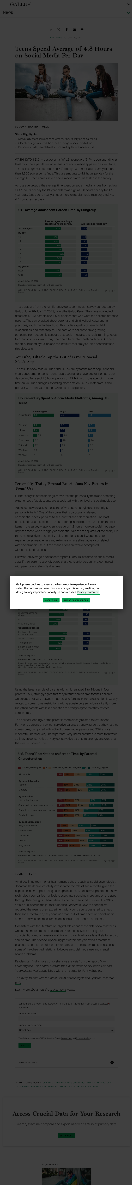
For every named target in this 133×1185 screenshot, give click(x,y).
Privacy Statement (87, 592)
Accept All (50, 600)
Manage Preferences (75, 600)
